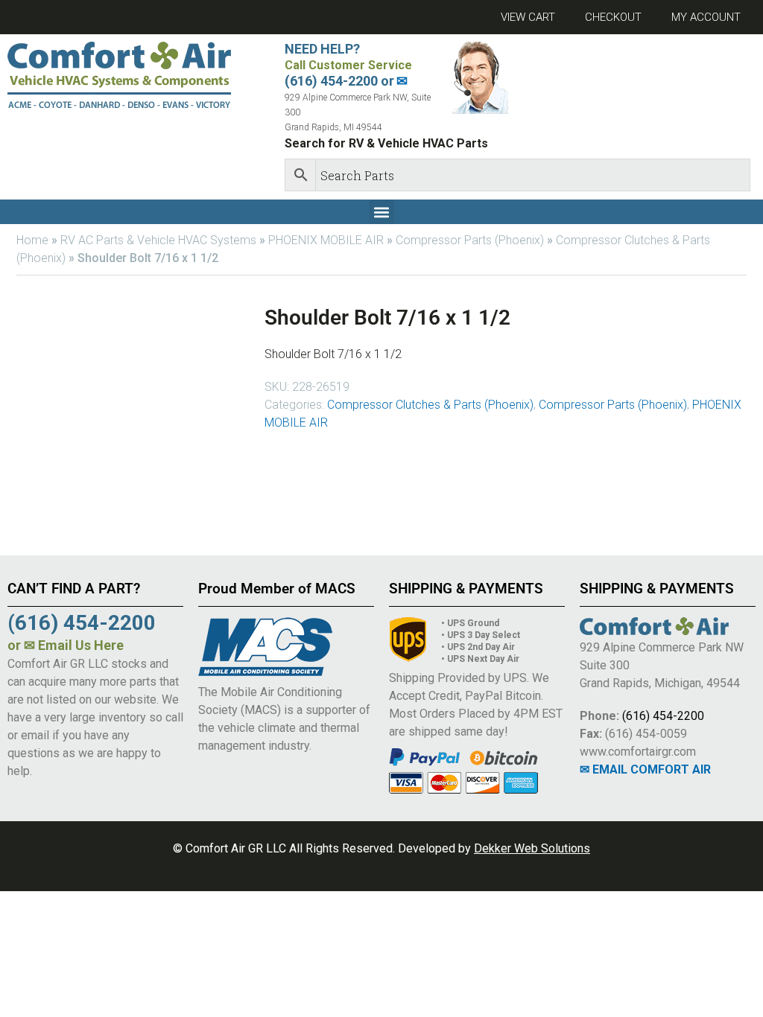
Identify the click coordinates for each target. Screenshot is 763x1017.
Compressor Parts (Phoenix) (470, 240)
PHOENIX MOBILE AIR (326, 240)
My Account (706, 17)
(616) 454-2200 (663, 716)
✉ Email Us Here (74, 645)
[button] (382, 212)
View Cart (528, 17)
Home (32, 240)
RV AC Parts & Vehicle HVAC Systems (158, 240)
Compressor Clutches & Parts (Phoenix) (430, 405)
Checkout (613, 17)
